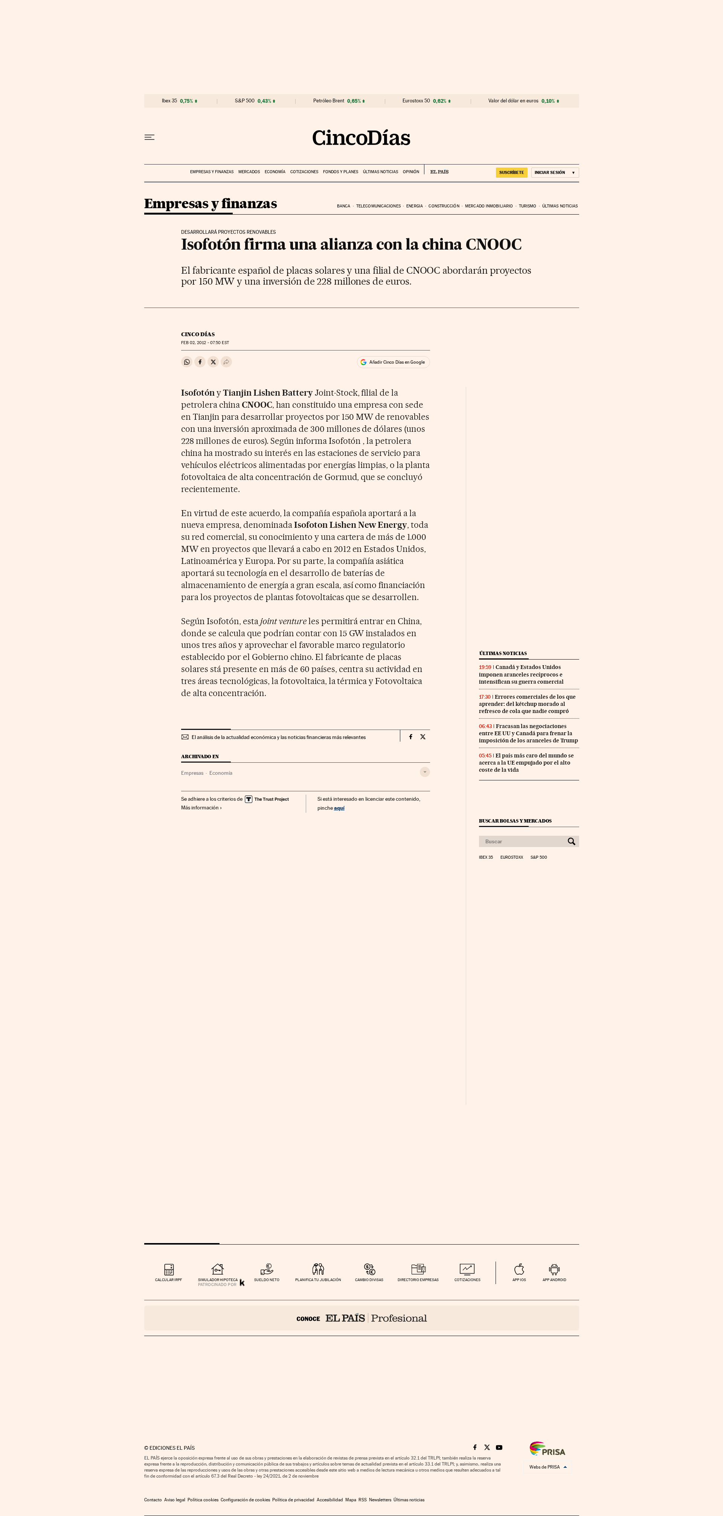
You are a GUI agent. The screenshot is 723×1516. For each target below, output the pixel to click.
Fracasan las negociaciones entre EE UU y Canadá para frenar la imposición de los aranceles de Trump (528, 733)
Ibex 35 (169, 101)
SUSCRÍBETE (511, 172)
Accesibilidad (330, 1500)
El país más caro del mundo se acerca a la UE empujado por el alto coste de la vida (526, 762)
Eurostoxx (511, 857)
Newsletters (380, 1500)
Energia (414, 206)
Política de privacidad (293, 1500)
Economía (275, 171)
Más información (200, 807)
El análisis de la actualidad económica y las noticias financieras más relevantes (279, 737)
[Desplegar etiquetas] (425, 772)
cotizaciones (467, 1280)
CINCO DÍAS (198, 334)
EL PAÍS (436, 169)
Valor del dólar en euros (513, 101)
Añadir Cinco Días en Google (397, 362)
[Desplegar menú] (149, 137)
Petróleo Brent (328, 101)
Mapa (350, 1500)
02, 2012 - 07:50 (205, 342)
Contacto (153, 1500)
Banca (344, 206)
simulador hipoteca (218, 1280)
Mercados (249, 171)
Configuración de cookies (245, 1500)
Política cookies (203, 1500)
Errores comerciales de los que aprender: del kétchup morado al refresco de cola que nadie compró (527, 704)
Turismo (528, 206)
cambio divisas (369, 1280)
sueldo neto (266, 1280)
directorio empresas (418, 1280)
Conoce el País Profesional (361, 1318)
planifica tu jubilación (318, 1280)
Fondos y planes (340, 171)
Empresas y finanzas (211, 171)
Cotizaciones (304, 171)
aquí (339, 807)
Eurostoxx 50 (416, 101)
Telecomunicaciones (378, 206)
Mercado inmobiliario (489, 206)
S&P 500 (245, 101)
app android (554, 1280)
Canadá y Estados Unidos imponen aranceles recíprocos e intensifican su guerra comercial (521, 674)
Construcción (444, 206)
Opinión (411, 171)
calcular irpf (168, 1280)
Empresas (192, 773)
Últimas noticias (380, 171)
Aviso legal (174, 1500)
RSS (362, 1500)
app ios (519, 1280)
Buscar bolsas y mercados (515, 821)
